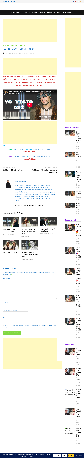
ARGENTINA (51, 12)
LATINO (25, 12)
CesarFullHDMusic (12, 53)
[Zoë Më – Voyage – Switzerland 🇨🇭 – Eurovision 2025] (70, 319)
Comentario (7, 278)
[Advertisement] (30, 30)
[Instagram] (78, 1)
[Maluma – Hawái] (70, 192)
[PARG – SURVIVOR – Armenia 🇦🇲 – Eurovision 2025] (70, 225)
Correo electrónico (10, 310)
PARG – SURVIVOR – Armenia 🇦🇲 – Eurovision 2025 (78, 230)
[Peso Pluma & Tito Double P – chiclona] (70, 349)
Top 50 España (68, 12)
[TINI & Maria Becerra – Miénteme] (70, 153)
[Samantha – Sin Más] (70, 204)
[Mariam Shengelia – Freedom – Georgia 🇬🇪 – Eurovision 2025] (70, 269)
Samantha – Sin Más (78, 205)
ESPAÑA (34, 12)
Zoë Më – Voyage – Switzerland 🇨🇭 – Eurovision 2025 (78, 324)
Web (4, 318)
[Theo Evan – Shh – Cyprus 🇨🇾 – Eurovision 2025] (70, 296)
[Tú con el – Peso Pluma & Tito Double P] (70, 390)
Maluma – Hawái (78, 192)
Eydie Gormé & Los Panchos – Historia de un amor (29, 254)
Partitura (6, 145)
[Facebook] (74, 1)
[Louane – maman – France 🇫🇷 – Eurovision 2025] (70, 248)
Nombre (5, 302)
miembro (29, 149)
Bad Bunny (6, 45)
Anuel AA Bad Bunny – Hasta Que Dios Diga (78, 176)
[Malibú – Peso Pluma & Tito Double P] (70, 429)
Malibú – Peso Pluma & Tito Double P (78, 432)
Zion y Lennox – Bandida (11, 252)
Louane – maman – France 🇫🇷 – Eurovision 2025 (78, 252)
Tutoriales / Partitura (17, 45)
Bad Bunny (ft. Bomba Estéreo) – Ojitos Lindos (78, 136)
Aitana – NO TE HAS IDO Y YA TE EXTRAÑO (10, 231)
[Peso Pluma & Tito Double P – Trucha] (70, 409)
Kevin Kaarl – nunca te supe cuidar (47, 230)
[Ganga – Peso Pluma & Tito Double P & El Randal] (70, 369)
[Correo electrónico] (80, 1)
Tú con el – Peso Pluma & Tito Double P (78, 393)
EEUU (58, 12)
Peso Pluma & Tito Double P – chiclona (78, 353)
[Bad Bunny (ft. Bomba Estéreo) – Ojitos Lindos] (70, 131)
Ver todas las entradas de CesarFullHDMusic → (29, 205)
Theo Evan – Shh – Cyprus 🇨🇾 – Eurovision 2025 (78, 301)
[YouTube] (76, 1)
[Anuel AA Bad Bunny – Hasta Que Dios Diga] (70, 172)
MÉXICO (42, 12)
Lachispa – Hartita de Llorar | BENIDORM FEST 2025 (29, 232)
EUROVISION (15, 12)
